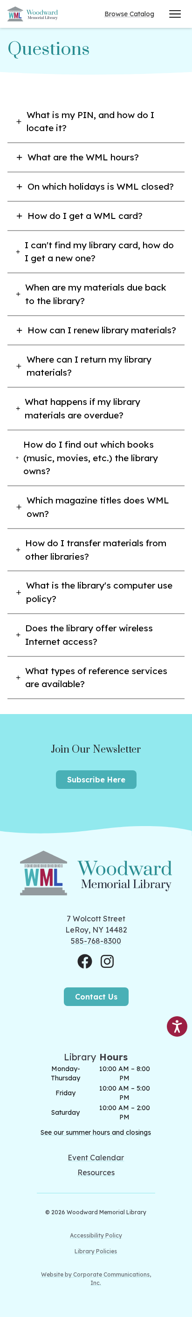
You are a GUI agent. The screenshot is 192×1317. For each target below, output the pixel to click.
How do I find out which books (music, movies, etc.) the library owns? (90, 458)
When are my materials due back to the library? (95, 294)
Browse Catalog (129, 14)
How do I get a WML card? (85, 215)
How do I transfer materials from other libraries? (95, 549)
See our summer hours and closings (96, 1132)
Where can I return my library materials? (89, 366)
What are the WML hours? (83, 157)
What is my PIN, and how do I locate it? (90, 121)
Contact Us (96, 996)
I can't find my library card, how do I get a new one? (99, 251)
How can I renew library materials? (101, 330)
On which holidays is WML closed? (100, 186)
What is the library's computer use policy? (99, 592)
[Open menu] (175, 14)
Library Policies (96, 1251)
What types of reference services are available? (96, 677)
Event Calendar (96, 1157)
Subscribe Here (96, 779)
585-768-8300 (96, 941)
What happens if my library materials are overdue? (82, 408)
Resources (96, 1172)
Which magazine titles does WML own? (98, 507)
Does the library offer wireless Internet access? (89, 634)
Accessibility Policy (96, 1235)
